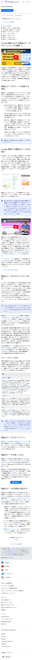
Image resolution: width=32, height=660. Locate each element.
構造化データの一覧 (14, 471)
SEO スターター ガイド (7, 602)
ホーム (2, 15)
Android (3, 634)
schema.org (14, 288)
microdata (4, 395)
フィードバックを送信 (8, 22)
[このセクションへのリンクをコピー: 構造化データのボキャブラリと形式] (4, 279)
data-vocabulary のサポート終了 (18, 309)
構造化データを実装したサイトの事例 (13, 140)
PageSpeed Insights (6, 621)
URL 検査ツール (16, 524)
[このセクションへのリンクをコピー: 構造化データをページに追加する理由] (6, 89)
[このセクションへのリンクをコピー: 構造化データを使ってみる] (25, 455)
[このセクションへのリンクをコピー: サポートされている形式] (20, 358)
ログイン (28, 1)
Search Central (17, 2)
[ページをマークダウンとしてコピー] (22, 46)
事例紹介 (3, 610)
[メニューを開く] (2, 2)
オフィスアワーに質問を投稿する (9, 588)
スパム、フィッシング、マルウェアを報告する (12, 590)
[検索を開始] (24, 2)
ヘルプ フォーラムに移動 (7, 585)
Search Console (7, 10)
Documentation (6, 7)
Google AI (3, 644)
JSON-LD (14, 163)
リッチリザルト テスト (7, 259)
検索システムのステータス (7, 605)
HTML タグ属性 (11, 411)
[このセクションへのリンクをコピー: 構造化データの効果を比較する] (28, 489)
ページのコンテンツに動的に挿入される (17, 391)
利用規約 (3, 652)
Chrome (3, 636)
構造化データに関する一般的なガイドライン (13, 441)
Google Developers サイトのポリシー (16, 553)
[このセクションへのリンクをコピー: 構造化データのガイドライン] (27, 438)
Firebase (3, 639)
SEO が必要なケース (6, 600)
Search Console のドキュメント (9, 607)
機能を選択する (16, 482)
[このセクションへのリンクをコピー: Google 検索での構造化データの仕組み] (6, 152)
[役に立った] (17, 19)
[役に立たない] (19, 19)
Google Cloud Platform (6, 641)
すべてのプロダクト (6, 646)
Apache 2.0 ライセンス (14, 551)
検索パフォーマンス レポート (12, 529)
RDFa (3, 407)
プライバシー (10, 652)
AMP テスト (4, 624)
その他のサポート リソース (7, 593)
